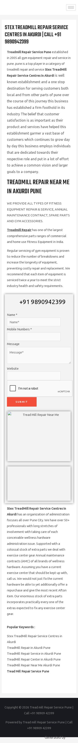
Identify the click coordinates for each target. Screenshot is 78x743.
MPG (70, 737)
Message (13, 344)
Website (13, 368)
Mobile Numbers (19, 329)
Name (12, 315)
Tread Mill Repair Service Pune (28, 671)
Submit (22, 401)
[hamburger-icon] (71, 7)
